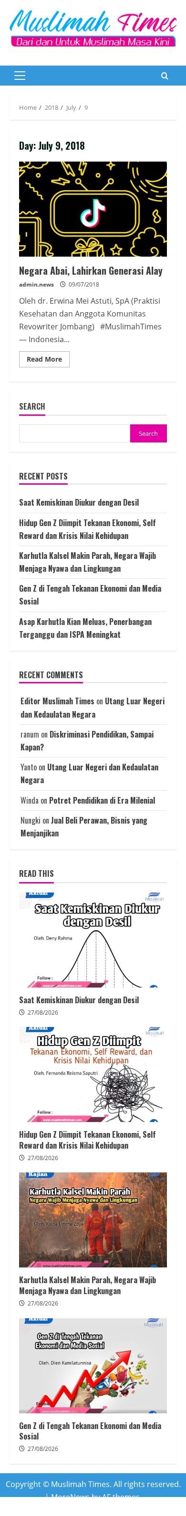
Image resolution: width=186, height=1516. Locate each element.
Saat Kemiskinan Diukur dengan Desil (79, 502)
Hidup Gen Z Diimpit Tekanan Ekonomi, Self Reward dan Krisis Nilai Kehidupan (93, 1074)
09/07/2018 (84, 284)
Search (32, 406)
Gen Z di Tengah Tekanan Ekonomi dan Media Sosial (93, 1365)
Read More (48, 360)
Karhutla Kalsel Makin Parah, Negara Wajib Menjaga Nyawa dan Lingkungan (93, 1219)
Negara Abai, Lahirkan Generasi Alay (93, 209)
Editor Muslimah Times (57, 701)
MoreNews (70, 1497)
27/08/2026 (43, 1012)
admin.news (36, 284)
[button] (20, 76)
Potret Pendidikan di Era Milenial (102, 800)
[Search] (164, 76)
